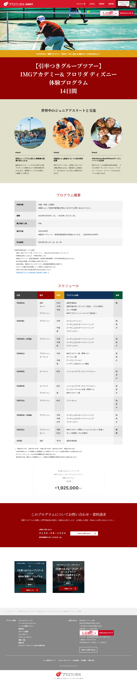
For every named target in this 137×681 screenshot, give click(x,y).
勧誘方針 (21, 643)
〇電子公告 (90, 660)
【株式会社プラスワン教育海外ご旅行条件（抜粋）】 (32, 272)
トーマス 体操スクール (26, 626)
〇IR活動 (83, 660)
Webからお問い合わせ (88, 650)
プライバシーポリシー (25, 637)
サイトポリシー (23, 634)
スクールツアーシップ (25, 620)
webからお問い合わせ (84, 533)
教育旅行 (21, 629)
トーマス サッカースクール (27, 623)
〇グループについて (64, 660)
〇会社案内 (75, 660)
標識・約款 (22, 640)
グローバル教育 (23, 631)
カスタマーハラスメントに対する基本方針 (32, 645)
